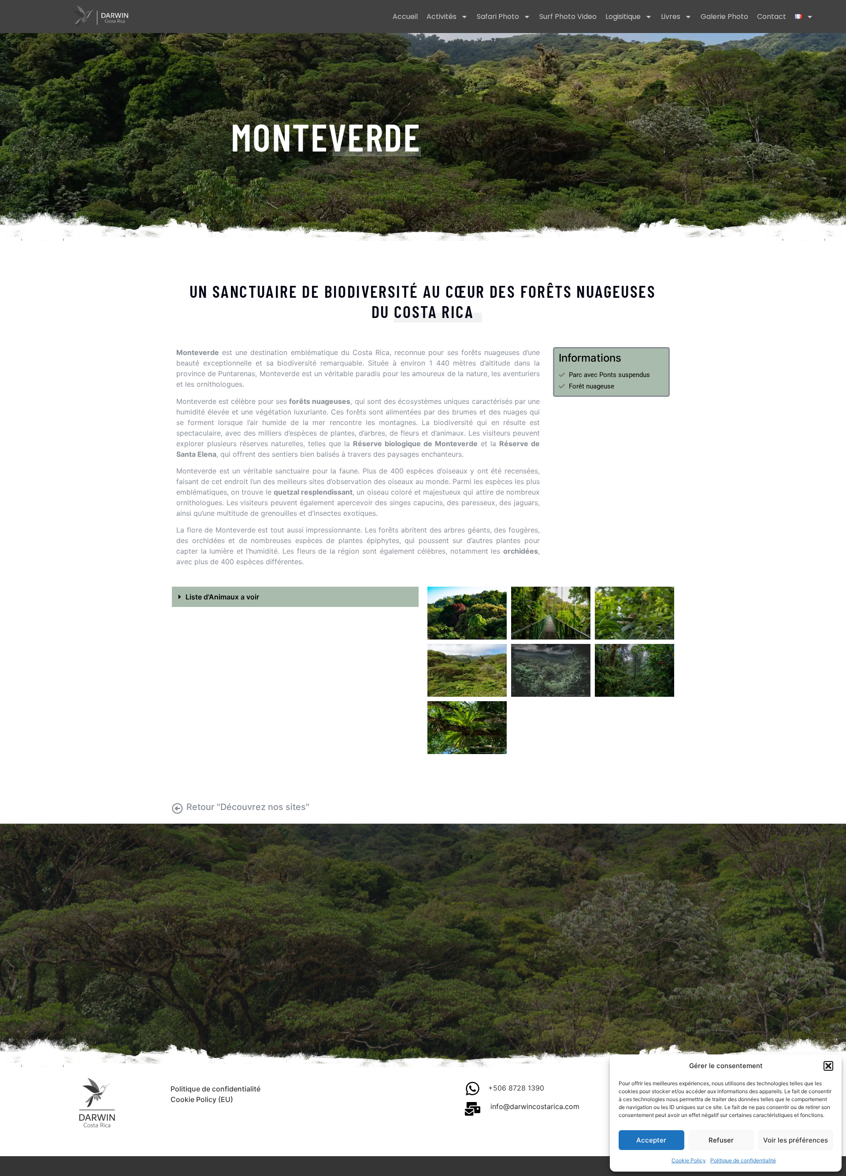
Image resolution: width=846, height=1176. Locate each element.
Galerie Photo (724, 16)
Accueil (405, 16)
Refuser (721, 1140)
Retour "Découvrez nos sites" (247, 807)
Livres (670, 16)
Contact (771, 16)
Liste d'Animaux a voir (222, 596)
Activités (441, 16)
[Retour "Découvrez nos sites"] (177, 808)
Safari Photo (498, 16)
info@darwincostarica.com (534, 1106)
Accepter (651, 1140)
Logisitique (623, 16)
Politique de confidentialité (743, 1160)
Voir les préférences (795, 1140)
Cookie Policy (689, 1160)
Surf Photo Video (568, 16)
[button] (828, 1065)
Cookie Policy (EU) (202, 1099)
